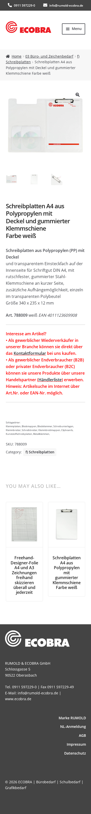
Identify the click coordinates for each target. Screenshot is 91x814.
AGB (82, 735)
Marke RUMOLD (72, 717)
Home (16, 56)
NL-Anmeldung (73, 726)
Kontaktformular (30, 353)
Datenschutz (75, 753)
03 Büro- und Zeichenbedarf (49, 56)
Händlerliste (50, 379)
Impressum (76, 744)
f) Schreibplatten (40, 452)
